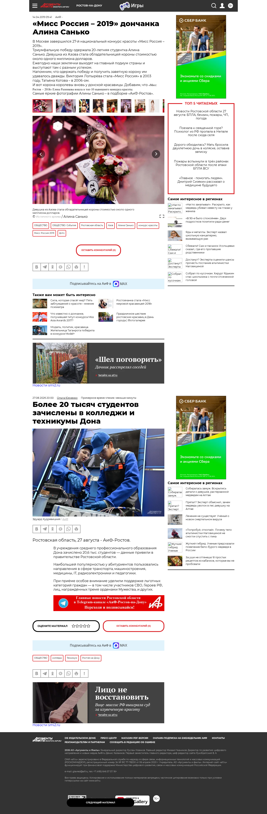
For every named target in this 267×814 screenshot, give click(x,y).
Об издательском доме (80, 738)
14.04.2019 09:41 (42, 17)
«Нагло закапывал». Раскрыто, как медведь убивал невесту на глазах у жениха (209, 208)
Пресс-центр (109, 738)
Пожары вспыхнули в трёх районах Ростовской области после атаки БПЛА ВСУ (201, 165)
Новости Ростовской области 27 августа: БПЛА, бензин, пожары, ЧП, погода (201, 115)
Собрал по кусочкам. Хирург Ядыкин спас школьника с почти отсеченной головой (210, 277)
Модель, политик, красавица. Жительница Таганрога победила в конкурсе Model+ (72, 330)
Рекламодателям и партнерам (85, 742)
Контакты (218, 738)
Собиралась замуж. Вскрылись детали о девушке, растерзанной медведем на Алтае (207, 492)
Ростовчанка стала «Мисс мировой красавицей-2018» (134, 302)
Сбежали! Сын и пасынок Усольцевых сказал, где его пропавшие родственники (210, 249)
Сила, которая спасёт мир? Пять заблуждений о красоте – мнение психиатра (72, 304)
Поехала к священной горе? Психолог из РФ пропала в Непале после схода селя (201, 131)
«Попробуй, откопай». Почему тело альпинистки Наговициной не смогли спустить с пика (209, 533)
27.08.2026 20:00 (43, 397)
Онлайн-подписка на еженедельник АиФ (180, 738)
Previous (41, 154)
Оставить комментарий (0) (98, 250)
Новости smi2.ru (46, 385)
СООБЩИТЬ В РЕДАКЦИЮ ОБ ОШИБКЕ (132, 742)
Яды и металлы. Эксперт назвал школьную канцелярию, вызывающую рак (206, 235)
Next (156, 154)
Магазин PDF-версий (134, 738)
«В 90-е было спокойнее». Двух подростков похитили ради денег (208, 220)
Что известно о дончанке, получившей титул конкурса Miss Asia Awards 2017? (72, 317)
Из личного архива (48, 216)
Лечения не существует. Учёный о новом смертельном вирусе (207, 517)
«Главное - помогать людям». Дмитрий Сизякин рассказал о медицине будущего (201, 181)
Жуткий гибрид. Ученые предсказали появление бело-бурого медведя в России (210, 547)
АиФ (65, 519)
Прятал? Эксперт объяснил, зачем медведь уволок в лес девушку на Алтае (208, 505)
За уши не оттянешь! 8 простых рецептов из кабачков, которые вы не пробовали (210, 561)
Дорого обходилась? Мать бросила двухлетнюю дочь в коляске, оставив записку (201, 148)
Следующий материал (100, 802)
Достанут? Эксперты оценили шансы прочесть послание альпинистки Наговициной (210, 263)
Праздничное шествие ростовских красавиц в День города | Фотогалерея (135, 317)
